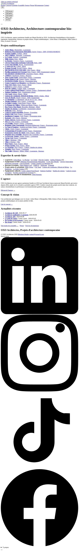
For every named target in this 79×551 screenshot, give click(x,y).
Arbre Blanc (17, 160)
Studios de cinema (59, 171)
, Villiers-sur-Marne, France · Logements (25, 105)
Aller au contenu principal (9, 2)
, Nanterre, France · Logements (19, 61)
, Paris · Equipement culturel (20, 92)
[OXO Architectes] (7, 3)
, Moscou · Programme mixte (21, 81)
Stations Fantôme (45, 171)
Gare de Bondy (25, 163)
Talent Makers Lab (26, 165)
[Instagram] (39, 391)
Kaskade (51, 165)
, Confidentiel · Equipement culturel (23, 109)
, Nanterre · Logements (16, 57)
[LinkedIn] (39, 313)
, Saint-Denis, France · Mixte (20, 103)
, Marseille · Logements (18, 55)
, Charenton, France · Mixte (24, 74)
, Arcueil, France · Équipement (23, 131)
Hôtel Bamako (37, 174)
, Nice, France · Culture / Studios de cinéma (23, 147)
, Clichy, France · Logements (16, 129)
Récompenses (39, 5)
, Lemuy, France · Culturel (17, 87)
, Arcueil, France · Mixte (18, 68)
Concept (8, 5)
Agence (27, 5)
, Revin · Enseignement (19, 64)
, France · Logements (16, 138)
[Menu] (1, 24)
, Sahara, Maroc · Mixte (16, 94)
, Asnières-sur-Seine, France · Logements (25, 127)
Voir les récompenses (32, 226)
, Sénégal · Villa (12, 142)
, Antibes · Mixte (16, 53)
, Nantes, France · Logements (21, 136)
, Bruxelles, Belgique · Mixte (22, 107)
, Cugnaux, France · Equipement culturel (28, 90)
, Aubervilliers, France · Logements (23, 77)
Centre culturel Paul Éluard (30, 171)
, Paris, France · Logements (18, 114)
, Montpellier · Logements (18, 50)
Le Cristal (34, 160)
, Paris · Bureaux (14, 110)
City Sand (38, 167)
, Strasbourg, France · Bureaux (18, 76)
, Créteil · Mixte (15, 66)
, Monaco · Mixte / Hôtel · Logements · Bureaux (24, 151)
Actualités (21, 5)
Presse (32, 5)
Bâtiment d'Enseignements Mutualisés (32, 162)
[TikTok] (39, 468)
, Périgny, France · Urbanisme (19, 123)
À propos (6, 547)
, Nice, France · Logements (19, 101)
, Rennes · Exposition (21, 112)
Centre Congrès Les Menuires (40, 163)
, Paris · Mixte (14, 59)
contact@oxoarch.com (36, 234)
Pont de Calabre (44, 160)
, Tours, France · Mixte (18, 85)
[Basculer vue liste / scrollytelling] (1, 549)
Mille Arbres (29, 167)
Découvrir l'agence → (8, 190)
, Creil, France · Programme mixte (23, 116)
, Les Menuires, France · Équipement (27, 83)
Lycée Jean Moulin (52, 162)
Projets (3, 5)
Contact (46, 5)
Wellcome (44, 165)
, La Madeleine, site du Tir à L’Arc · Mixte (23, 99)
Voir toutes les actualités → (9, 226)
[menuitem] (9, 11)
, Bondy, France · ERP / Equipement (22, 98)
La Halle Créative (19, 169)
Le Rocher (26, 160)
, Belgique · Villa (13, 140)
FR (2, 7)
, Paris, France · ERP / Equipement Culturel (30, 72)
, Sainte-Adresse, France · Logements (22, 120)
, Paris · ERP (23, 63)
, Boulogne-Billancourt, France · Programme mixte (31, 125)
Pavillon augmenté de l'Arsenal (23, 173)
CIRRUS (36, 165)
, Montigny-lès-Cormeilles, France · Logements (29, 134)
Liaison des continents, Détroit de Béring (55, 167)
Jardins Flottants (55, 160)
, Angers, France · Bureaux (20, 79)
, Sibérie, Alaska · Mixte (27, 96)
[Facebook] (39, 545)
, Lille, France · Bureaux (16, 118)
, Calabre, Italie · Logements (20, 88)
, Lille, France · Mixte (22, 70)
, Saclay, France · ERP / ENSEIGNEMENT (32, 52)
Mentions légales (23, 234)
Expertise (15, 5)
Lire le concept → (7, 204)
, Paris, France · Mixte (22, 133)
